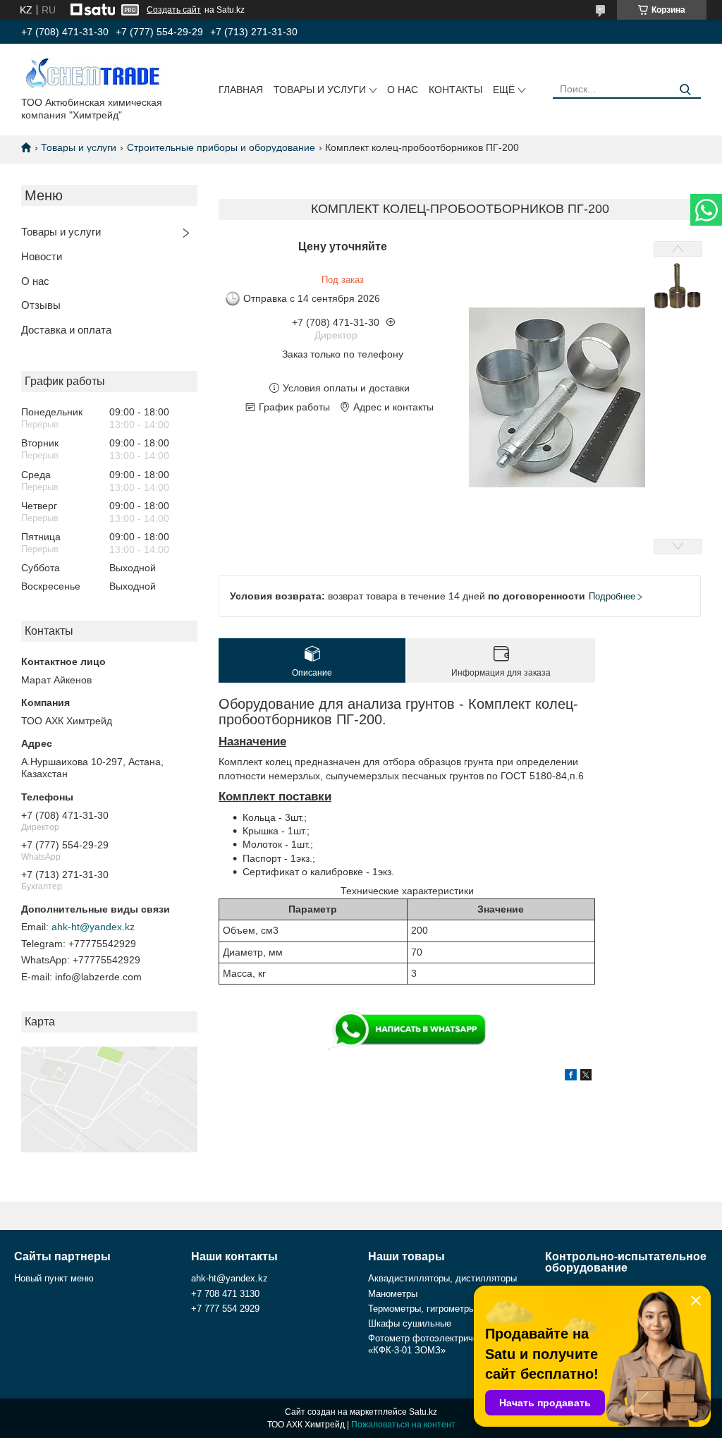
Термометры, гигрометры (421, 1308)
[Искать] (685, 90)
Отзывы (41, 305)
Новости (41, 256)
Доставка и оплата (66, 330)
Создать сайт (174, 10)
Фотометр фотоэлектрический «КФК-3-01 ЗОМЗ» (432, 1344)
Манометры (392, 1293)
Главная (241, 89)
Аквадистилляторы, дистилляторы (442, 1278)
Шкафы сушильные (409, 1323)
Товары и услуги (320, 89)
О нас (402, 89)
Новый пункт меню (54, 1278)
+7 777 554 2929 (225, 1308)
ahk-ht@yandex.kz (93, 926)
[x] (586, 1077)
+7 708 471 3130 (225, 1293)
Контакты (455, 89)
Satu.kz (423, 1412)
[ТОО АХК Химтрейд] (91, 72)
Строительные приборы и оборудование (221, 147)
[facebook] (571, 1077)
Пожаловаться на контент (403, 1425)
